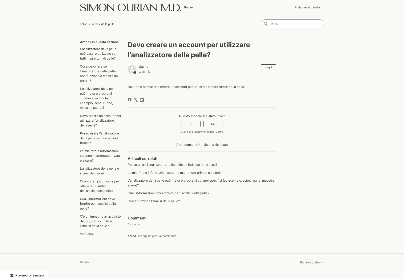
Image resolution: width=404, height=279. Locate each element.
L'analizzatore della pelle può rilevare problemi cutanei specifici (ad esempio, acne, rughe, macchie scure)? (98, 98)
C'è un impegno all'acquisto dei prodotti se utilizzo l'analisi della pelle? (100, 221)
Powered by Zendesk (30, 275)
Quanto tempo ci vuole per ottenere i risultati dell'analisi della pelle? (99, 186)
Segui (268, 67)
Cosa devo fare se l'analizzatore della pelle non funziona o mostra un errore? (99, 73)
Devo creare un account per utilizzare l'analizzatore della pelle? (100, 120)
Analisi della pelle (103, 24)
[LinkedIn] (142, 100)
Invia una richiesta (307, 7)
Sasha (143, 67)
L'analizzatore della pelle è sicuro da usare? (99, 170)
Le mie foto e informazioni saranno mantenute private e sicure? (100, 155)
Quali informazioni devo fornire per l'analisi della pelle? (98, 203)
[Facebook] (130, 100)
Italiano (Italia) (311, 262)
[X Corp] (136, 100)
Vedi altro (87, 234)
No (213, 123)
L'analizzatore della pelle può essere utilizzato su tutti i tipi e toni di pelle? (98, 53)
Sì (191, 123)
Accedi (132, 236)
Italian (84, 24)
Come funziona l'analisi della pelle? (154, 201)
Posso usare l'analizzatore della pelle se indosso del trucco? (99, 138)
